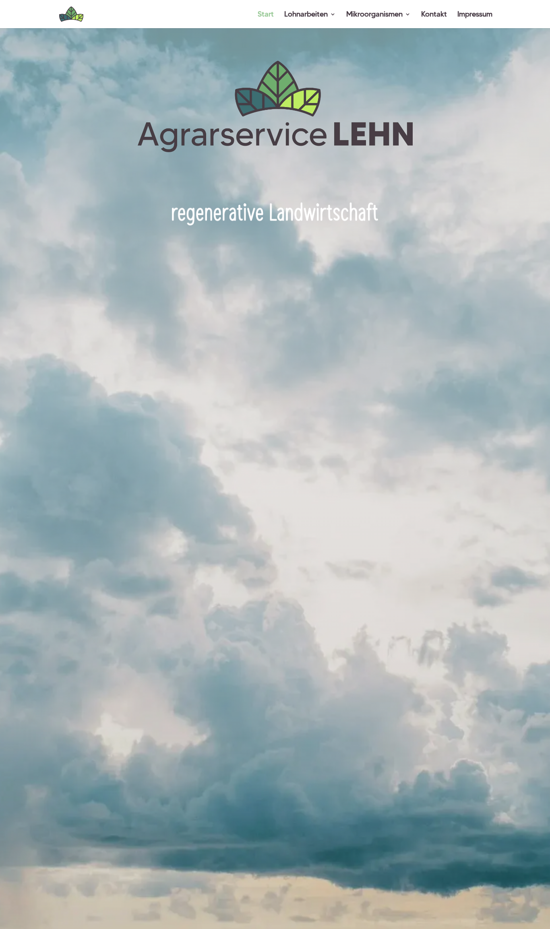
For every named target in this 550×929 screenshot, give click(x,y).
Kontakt (434, 15)
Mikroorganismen (374, 15)
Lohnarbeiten (306, 15)
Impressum (474, 15)
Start (266, 15)
